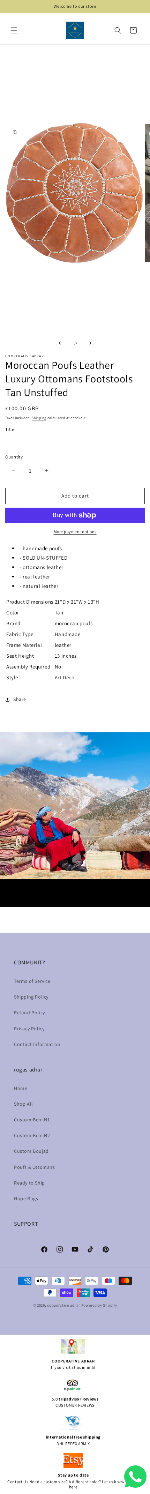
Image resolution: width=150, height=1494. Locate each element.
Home (20, 1088)
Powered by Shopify (99, 1305)
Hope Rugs (26, 1198)
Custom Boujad (31, 1151)
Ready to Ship (29, 1183)
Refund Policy (29, 1012)
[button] (14, 30)
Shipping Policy (31, 997)
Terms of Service (32, 981)
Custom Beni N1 (32, 1119)
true (17, 442)
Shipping (39, 418)
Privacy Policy (29, 1028)
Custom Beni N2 (32, 1135)
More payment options (75, 531)
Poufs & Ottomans (34, 1167)
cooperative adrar (64, 1305)
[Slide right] (90, 343)
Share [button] (19, 699)
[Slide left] (59, 343)
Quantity (14, 457)
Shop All (23, 1104)
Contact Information (37, 1044)
